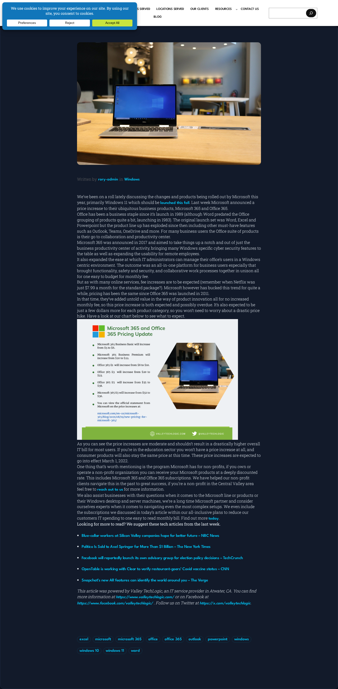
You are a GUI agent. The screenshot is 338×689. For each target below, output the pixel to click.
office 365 (173, 639)
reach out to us (110, 490)
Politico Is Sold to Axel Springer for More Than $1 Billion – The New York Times (146, 547)
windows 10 (89, 651)
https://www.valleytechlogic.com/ (145, 597)
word (135, 651)
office (153, 639)
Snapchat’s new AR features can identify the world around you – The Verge (145, 580)
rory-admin (108, 179)
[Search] (311, 13)
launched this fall (174, 203)
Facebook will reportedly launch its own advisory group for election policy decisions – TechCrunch (162, 558)
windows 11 (115, 651)
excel (84, 639)
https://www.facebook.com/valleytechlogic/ (115, 603)
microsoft (103, 639)
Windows (132, 179)
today (214, 518)
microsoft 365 (129, 639)
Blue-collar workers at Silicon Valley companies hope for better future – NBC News (150, 536)
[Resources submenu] (237, 9)
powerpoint (217, 639)
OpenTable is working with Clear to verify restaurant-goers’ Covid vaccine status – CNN (155, 569)
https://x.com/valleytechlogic (225, 603)
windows (241, 639)
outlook (195, 639)
